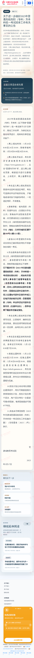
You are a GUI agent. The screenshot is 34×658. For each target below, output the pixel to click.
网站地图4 (23, 653)
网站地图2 (11, 653)
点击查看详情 (18, 640)
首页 (22, 3)
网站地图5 (29, 653)
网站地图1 (5, 653)
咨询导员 (25, 2)
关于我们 (6, 586)
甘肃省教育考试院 (9, 601)
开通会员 (29, 2)
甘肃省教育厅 (8, 604)
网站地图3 (17, 653)
